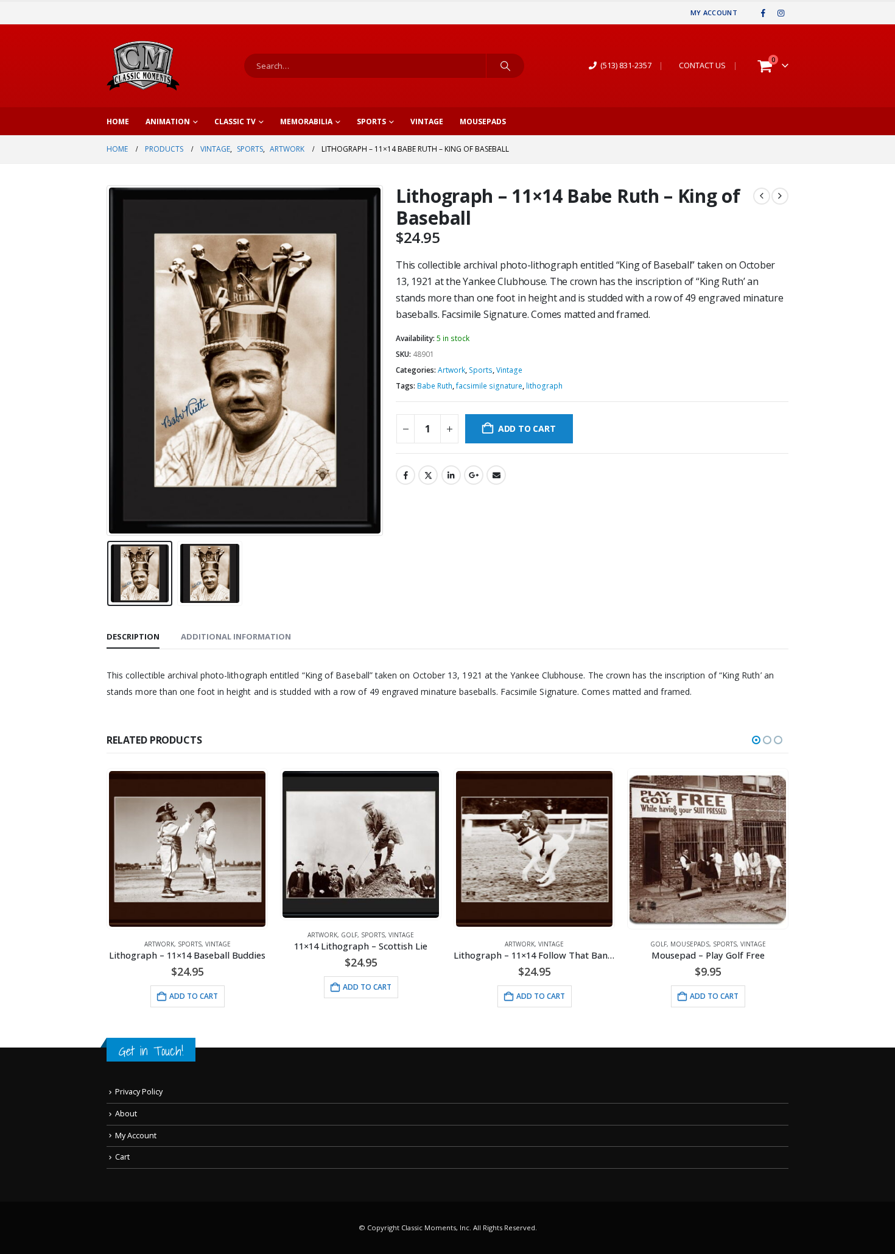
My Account (713, 12)
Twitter (428, 475)
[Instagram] (780, 13)
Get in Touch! (151, 1051)
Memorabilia (306, 121)
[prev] (761, 196)
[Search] (505, 66)
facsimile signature (489, 386)
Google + (473, 475)
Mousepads (483, 121)
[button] (109, 360)
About (126, 1113)
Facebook (405, 475)
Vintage (426, 121)
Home (118, 121)
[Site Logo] (143, 66)
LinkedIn (451, 475)
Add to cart (527, 428)
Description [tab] (133, 636)
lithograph (544, 386)
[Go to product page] (187, 849)
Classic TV (235, 121)
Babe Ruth (434, 386)
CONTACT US (702, 65)
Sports (371, 121)
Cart (122, 1157)
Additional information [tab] (236, 636)
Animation (168, 121)
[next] (779, 196)
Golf (349, 935)
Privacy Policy (139, 1092)
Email (496, 475)
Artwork (451, 370)
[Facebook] (763, 13)
